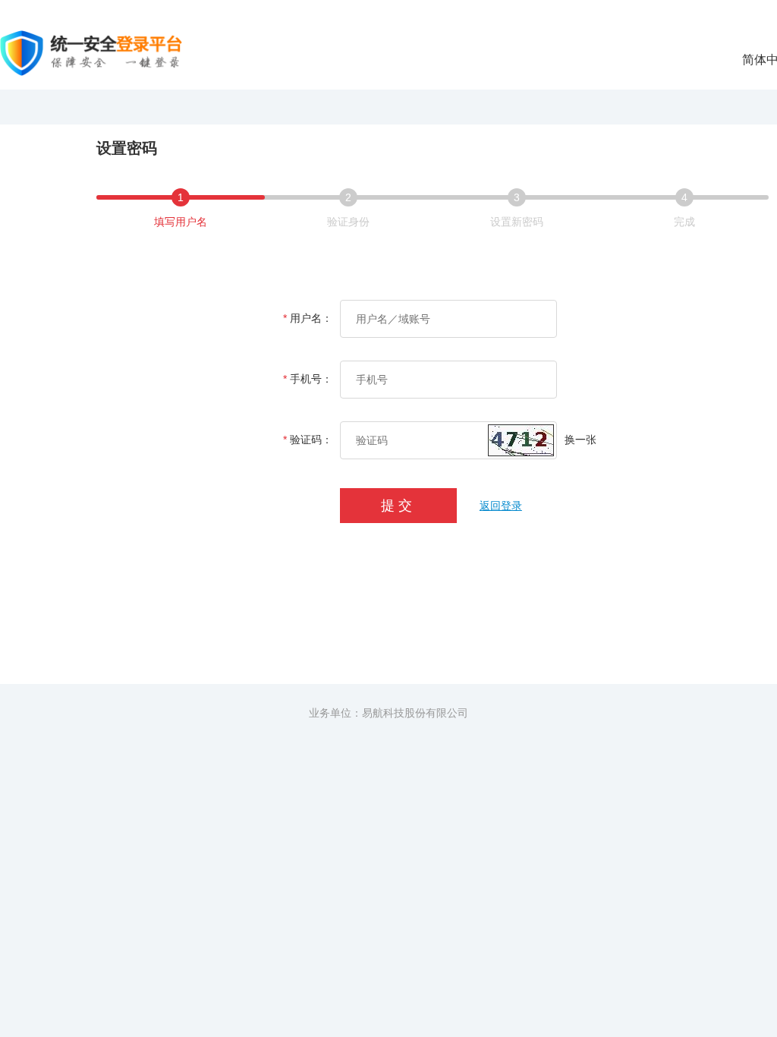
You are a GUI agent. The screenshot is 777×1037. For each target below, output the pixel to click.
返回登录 (501, 506)
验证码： (307, 439)
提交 (398, 505)
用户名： (307, 318)
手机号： (307, 379)
